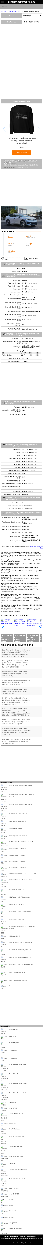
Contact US (28, 1243)
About (14, 1243)
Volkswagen (12, 11)
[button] (38, 129)
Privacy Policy (20, 1243)
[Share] (40, 6)
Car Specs (4, 11)
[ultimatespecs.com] (21, 2)
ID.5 (19, 11)
